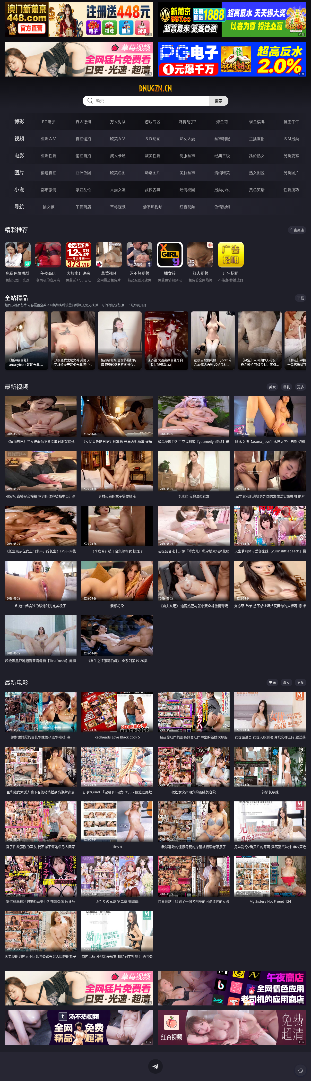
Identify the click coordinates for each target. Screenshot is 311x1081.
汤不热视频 (152, 206)
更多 (300, 387)
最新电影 (16, 682)
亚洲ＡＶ (48, 138)
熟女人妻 (187, 138)
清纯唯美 (222, 172)
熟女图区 (257, 172)
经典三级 (222, 155)
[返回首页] (300, 1070)
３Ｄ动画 (152, 138)
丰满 (272, 682)
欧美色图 (118, 172)
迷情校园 (187, 189)
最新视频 (16, 387)
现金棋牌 (257, 121)
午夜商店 (83, 206)
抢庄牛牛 (291, 121)
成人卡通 (118, 155)
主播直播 (257, 138)
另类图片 (291, 172)
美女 (272, 387)
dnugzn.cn (155, 88)
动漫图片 (152, 172)
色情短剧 (222, 206)
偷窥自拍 (48, 172)
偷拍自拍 (83, 155)
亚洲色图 (83, 172)
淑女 (286, 682)
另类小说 (222, 189)
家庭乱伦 (83, 189)
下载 (300, 298)
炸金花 (222, 121)
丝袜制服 (222, 138)
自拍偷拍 (83, 138)
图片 (19, 172)
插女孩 (48, 206)
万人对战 (118, 121)
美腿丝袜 (187, 172)
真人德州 (83, 121)
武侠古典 (152, 189)
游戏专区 (152, 121)
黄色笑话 (257, 189)
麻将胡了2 (187, 121)
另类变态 (291, 155)
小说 (19, 189)
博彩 (19, 121)
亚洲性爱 (48, 155)
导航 (19, 206)
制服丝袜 (187, 155)
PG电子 (48, 121)
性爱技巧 (291, 189)
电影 (19, 155)
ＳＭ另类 (291, 138)
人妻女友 (118, 189)
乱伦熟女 (257, 155)
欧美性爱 (152, 155)
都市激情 (48, 189)
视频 (19, 138)
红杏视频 (187, 206)
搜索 (219, 100)
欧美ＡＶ (118, 138)
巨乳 (286, 387)
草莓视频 (118, 206)
